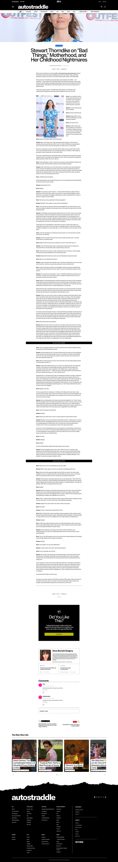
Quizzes (13, 839)
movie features (59, 45)
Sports (57, 822)
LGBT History (44, 820)
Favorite (57, 69)
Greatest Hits (59, 843)
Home (28, 839)
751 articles (67, 661)
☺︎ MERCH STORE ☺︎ (60, 839)
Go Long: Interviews (16, 815)
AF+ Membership (78, 825)
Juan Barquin (41, 770)
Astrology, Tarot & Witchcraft (48, 809)
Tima (66, 770)
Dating (28, 811)
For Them (22, 1)
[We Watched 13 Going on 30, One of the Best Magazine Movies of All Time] (102, 756)
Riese (41, 672)
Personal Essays (15, 820)
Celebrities (58, 809)
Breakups (29, 822)
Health (28, 841)
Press (76, 829)
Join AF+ (63, 342)
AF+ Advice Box (15, 811)
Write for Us (77, 836)
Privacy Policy (61, 859)
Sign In (100, 1)
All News (43, 837)
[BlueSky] (105, 797)
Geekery (58, 815)
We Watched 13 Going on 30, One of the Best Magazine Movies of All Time (102, 764)
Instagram (54, 659)
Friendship (29, 813)
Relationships (30, 818)
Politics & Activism (46, 839)
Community (44, 811)
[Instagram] (94, 797)
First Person (44, 813)
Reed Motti (104, 770)
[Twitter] (101, 797)
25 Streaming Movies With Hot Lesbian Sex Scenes (48, 668)
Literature (58, 818)
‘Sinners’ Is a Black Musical (74, 766)
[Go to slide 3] (59, 775)
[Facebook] (96, 797)
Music (57, 820)
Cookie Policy (57, 859)
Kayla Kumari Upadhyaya (96, 770)
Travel (28, 852)
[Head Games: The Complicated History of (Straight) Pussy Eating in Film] (24, 756)
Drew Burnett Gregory (55, 65)
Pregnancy (29, 850)
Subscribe (104, 1)
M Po (44, 684)
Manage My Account (79, 809)
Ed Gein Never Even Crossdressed (65, 668)
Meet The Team (78, 827)
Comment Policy (66, 859)
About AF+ (14, 822)
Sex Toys (29, 824)
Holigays (28, 843)
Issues (57, 841)
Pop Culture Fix (45, 841)
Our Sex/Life (14, 813)
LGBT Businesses (45, 818)
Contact (76, 833)
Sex (27, 815)
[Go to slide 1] (57, 775)
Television (58, 826)
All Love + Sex (30, 809)
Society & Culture (45, 843)
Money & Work (30, 846)
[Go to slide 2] (58, 775)
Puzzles (13, 837)
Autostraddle (15, 1)
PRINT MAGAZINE (60, 837)
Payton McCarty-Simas (17, 770)
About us (77, 822)
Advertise (77, 831)
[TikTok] (99, 797)
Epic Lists (58, 846)
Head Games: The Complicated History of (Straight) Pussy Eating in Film (24, 764)
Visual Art (58, 831)
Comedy (58, 811)
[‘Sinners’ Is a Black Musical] (76, 756)
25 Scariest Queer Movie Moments (67, 73)
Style (57, 824)
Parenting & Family (31, 848)
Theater (58, 829)
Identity (43, 815)
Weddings (29, 820)
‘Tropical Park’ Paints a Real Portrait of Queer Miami (49, 765)
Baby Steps (14, 818)
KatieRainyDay (46, 696)
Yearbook (58, 852)
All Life (28, 837)
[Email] (103, 797)
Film (57, 813)
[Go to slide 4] (61, 775)
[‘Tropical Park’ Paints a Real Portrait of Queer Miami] (50, 756)
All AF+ (13, 809)
